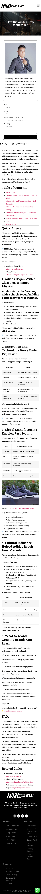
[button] (38, 5)
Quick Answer (11, 192)
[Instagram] (14, 816)
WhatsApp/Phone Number (13, 117)
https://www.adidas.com (14, 269)
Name (6, 105)
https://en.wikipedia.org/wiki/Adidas (19, 275)
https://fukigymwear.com (13, 711)
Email (6, 111)
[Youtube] (22, 816)
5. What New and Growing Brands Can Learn (22, 218)
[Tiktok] (26, 816)
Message (7, 124)
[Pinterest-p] (18, 816)
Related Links (11, 224)
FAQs (7, 221)
